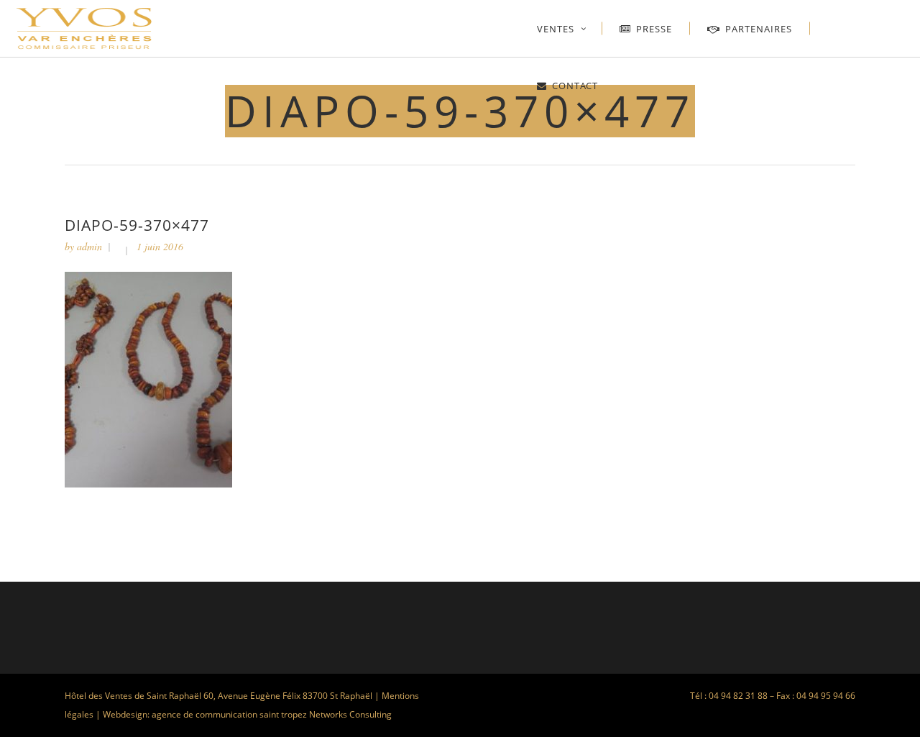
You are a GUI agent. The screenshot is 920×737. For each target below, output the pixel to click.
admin (89, 246)
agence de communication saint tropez (229, 714)
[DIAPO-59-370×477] (148, 483)
